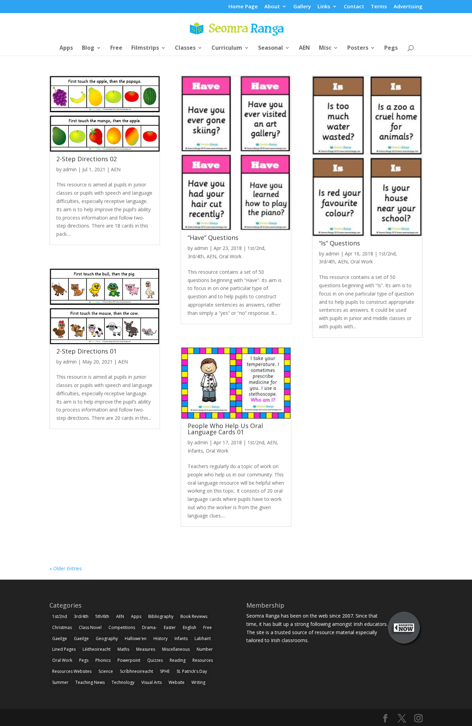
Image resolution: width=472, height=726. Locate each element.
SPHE (165, 671)
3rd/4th (196, 256)
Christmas (62, 627)
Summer (60, 682)
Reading (178, 660)
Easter (170, 627)
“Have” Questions (213, 237)
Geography (107, 638)
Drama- (149, 627)
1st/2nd (255, 248)
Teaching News (90, 682)
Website (177, 682)
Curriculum (226, 48)
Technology (123, 682)
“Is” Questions (339, 243)
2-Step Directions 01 (86, 351)
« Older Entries (65, 568)
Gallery (302, 7)
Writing (198, 682)
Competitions (121, 627)
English (189, 627)
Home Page (243, 7)
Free (116, 48)
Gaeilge (59, 638)
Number (205, 649)
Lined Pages (64, 649)
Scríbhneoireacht (136, 671)
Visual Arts (151, 682)
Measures (145, 649)
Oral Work (230, 256)
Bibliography (160, 616)
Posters (357, 48)
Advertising (408, 7)
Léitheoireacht (97, 649)
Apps (66, 48)
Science (105, 671)
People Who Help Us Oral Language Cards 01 (225, 429)
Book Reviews (193, 616)
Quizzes (155, 660)
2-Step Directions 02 (86, 159)
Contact (354, 7)
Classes (185, 48)
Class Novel (90, 627)
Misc (325, 48)
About (272, 7)
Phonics (103, 660)
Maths (123, 649)
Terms (379, 7)
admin (70, 169)
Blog (88, 48)
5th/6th (102, 616)
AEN (304, 48)
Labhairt (203, 638)
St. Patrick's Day (192, 671)
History (160, 638)
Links (324, 7)
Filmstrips (145, 48)
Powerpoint (128, 660)
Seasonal (270, 48)
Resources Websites (72, 671)
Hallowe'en (136, 638)
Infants (195, 450)
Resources (202, 660)
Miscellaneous (176, 649)
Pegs (391, 48)
